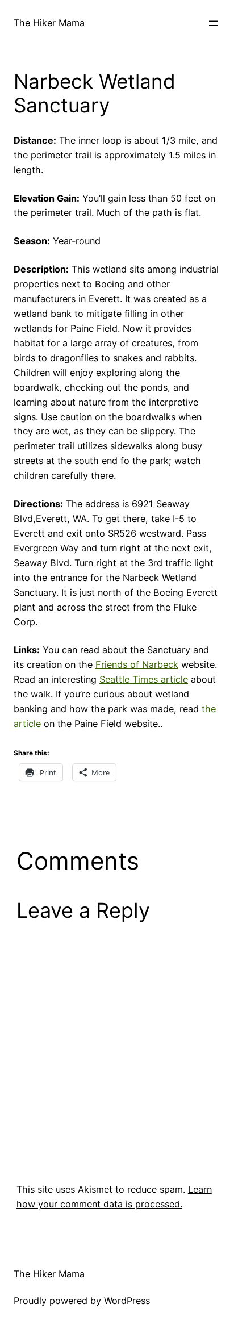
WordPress (127, 1300)
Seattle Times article (143, 679)
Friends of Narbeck (136, 664)
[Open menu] (213, 23)
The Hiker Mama (49, 22)
